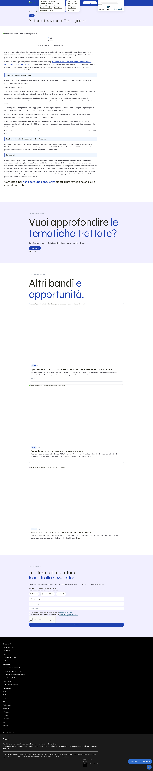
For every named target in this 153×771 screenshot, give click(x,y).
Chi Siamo (6, 715)
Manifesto (6, 719)
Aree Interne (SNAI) (46, 8)
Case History (72, 8)
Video (76, 4)
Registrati (118, 9)
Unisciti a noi (7, 729)
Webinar (70, 4)
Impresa (35, 594)
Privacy (85, 761)
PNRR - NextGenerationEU (48, 1)
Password (100, 4)
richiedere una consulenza (39, 182)
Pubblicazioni (72, 6)
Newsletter (71, 10)
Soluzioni (5, 722)
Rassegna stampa (8, 732)
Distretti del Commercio (47, 10)
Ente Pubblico (49, 594)
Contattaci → (35, 248)
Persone (5, 725)
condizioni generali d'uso (68, 615)
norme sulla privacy (66, 612)
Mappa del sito (87, 759)
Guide (74, 1)
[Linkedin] (86, 765)
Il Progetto (6, 712)
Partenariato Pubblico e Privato (49, 4)
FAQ (4, 654)
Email (99, 1)
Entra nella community (10, 657)
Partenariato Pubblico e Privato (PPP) (14, 671)
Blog (69, 1)
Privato (62, 594)
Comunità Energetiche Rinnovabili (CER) (15, 674)
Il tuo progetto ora (8, 647)
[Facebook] (84, 765)
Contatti (5, 661)
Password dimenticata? (102, 6)
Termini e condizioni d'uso (90, 763)
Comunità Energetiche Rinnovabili (50, 6)
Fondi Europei (58, 8)
